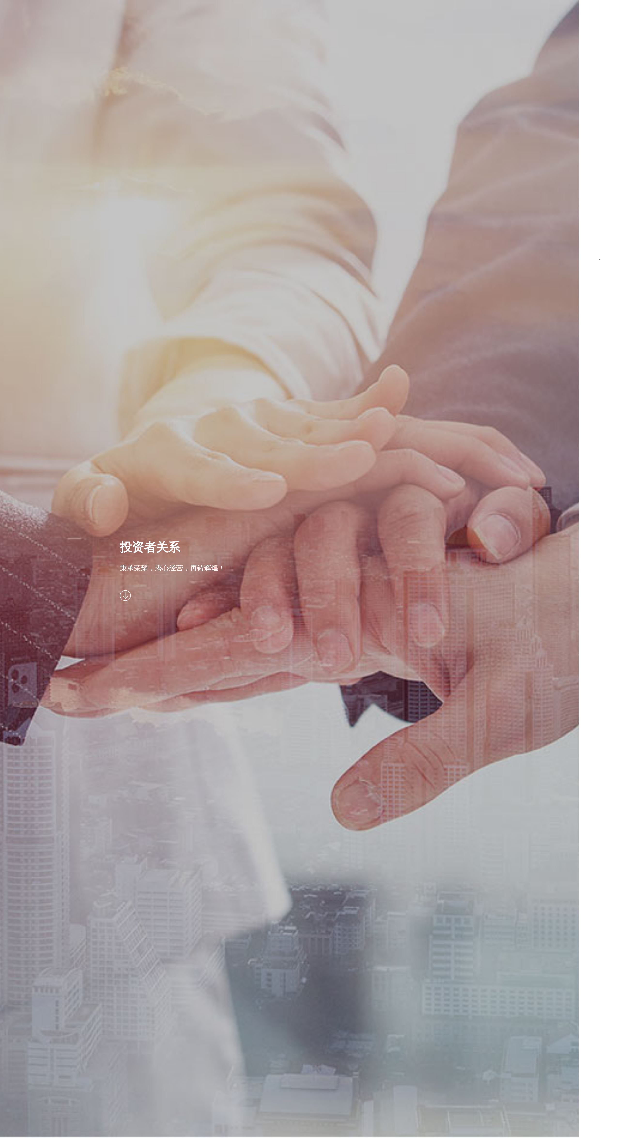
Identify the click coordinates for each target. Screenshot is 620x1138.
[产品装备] (599, 81)
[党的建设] (599, 178)
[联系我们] (599, 276)
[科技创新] (599, 146)
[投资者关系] (599, 211)
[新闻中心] (599, 243)
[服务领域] (599, 113)
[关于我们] (599, 48)
